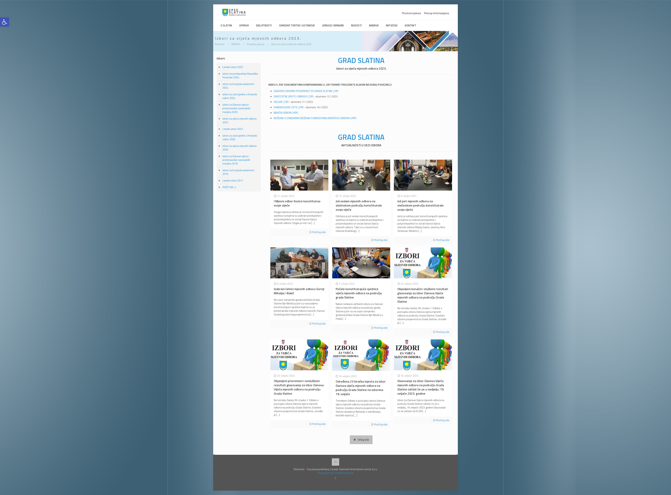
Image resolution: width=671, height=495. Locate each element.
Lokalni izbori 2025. (232, 67)
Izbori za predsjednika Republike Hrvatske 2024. (240, 75)
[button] (4, 22)
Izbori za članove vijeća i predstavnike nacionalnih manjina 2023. (236, 108)
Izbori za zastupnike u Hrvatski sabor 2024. (239, 96)
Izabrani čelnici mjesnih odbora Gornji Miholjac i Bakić (299, 291)
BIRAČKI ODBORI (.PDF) (286, 113)
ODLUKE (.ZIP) (281, 102)
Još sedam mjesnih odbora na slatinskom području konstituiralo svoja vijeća (359, 205)
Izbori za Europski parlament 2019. (238, 172)
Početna (219, 44)
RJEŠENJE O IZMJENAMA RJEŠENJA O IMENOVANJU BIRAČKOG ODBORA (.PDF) (315, 118)
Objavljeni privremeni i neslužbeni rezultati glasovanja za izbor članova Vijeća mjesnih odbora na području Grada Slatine (299, 387)
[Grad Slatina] (234, 12)
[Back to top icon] (335, 462)
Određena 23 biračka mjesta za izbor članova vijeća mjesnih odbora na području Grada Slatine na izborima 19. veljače (361, 387)
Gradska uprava (255, 44)
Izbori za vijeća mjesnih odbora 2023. (291, 44)
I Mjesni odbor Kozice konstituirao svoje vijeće (297, 203)
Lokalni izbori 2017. (232, 181)
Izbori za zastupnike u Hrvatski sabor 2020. (239, 137)
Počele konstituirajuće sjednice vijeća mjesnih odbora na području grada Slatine (359, 293)
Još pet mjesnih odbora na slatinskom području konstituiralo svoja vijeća (420, 205)
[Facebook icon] (335, 478)
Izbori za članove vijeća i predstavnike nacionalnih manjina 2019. (236, 160)
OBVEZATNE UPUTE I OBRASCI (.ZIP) (293, 96)
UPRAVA (235, 44)
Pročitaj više (319, 232)
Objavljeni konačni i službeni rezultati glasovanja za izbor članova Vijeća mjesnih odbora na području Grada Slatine (422, 295)
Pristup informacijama (436, 13)
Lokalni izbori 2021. (232, 129)
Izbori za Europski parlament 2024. (238, 86)
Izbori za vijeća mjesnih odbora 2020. (239, 148)
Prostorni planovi (411, 13)
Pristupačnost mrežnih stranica (335, 473)
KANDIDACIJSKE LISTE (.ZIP (288, 107)
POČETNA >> (229, 187)
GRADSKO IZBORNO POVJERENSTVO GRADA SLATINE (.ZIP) (306, 91)
